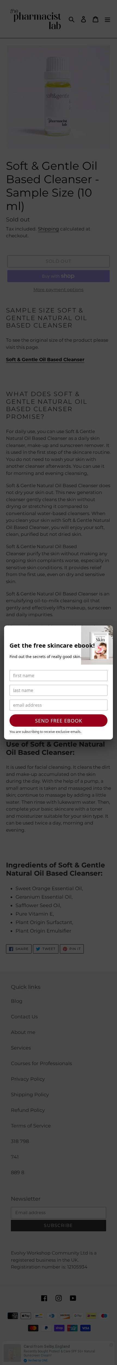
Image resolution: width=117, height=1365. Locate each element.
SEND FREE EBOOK (58, 720)
